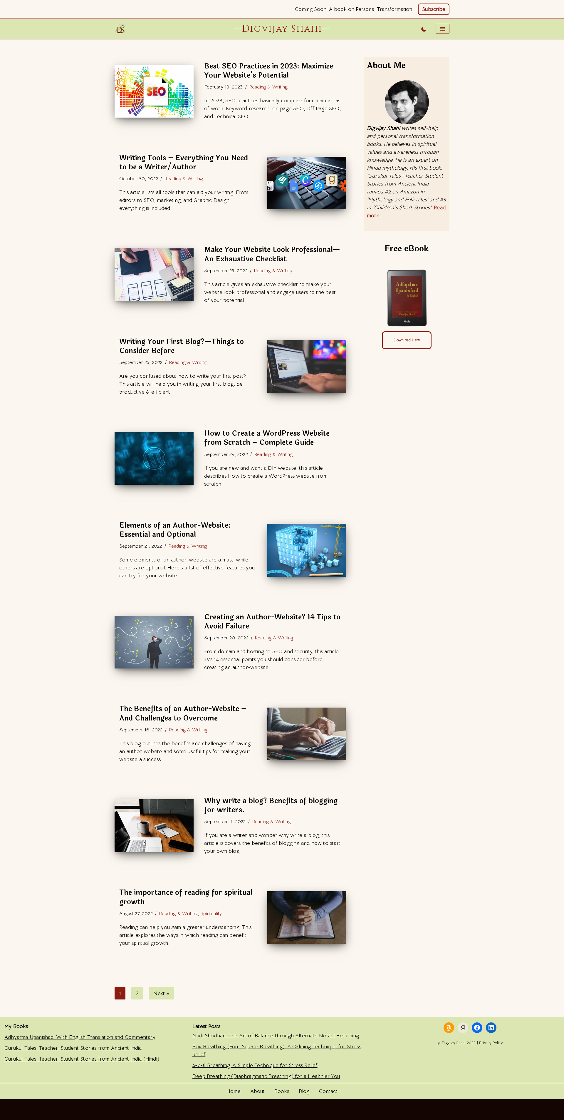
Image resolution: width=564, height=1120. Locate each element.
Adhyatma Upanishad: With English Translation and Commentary (79, 1037)
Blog (304, 1091)
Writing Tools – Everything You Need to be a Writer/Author (183, 163)
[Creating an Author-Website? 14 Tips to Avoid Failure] (154, 642)
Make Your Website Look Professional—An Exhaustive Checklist (272, 254)
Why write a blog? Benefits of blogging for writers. (271, 805)
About (257, 1091)
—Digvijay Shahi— (282, 28)
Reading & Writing (268, 87)
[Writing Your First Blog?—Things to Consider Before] (306, 366)
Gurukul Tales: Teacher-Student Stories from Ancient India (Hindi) (81, 1059)
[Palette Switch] (424, 29)
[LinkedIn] (491, 1027)
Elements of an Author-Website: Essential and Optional (175, 530)
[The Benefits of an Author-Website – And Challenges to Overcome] (306, 734)
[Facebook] (477, 1027)
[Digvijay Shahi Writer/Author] (122, 29)
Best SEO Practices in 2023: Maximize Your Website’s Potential (268, 71)
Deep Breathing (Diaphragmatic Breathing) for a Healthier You (266, 1076)
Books (281, 1091)
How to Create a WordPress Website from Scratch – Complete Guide (267, 438)
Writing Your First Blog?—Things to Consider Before (181, 346)
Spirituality (211, 913)
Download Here (407, 339)
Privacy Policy (491, 1042)
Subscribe (433, 9)
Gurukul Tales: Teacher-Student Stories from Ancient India (73, 1048)
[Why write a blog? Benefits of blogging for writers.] (154, 825)
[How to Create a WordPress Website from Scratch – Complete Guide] (154, 458)
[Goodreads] (463, 1027)
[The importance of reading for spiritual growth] (306, 917)
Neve (121, 1112)
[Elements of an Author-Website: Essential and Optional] (306, 550)
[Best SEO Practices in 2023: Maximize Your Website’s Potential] (154, 91)
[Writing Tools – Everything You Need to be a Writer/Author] (306, 183)
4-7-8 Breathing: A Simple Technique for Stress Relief (255, 1065)
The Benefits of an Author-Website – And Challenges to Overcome (182, 713)
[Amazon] (449, 1027)
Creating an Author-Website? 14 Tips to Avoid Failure (272, 622)
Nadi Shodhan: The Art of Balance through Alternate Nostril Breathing (275, 1035)
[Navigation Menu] (442, 29)
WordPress (175, 1112)
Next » (161, 993)
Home (233, 1091)
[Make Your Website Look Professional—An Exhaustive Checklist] (154, 274)
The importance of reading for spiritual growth (186, 897)
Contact (328, 1091)
